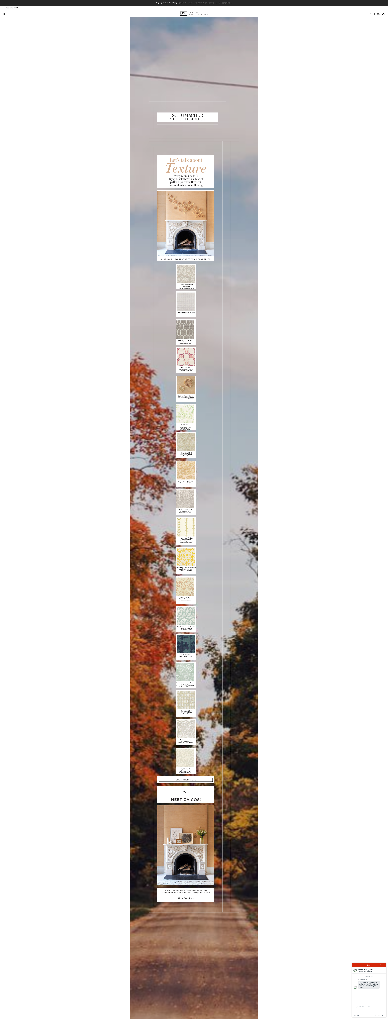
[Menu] (4, 14)
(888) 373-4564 (12, 8)
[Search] (370, 14)
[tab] (194, 932)
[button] (194, 940)
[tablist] (194, 935)
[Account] (374, 14)
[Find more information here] (369, 990)
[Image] (185, 171)
